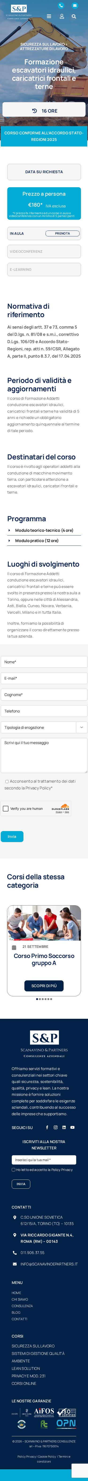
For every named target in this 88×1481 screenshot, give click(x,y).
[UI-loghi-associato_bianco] (21, 1410)
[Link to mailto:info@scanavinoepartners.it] (75, 5)
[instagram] (55, 1127)
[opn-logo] (66, 1422)
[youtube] (72, 1127)
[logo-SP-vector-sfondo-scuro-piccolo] (18, 7)
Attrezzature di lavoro (44, 48)
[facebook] (47, 1127)
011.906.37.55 (32, 1252)
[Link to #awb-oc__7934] (74, 16)
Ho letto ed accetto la (44, 1169)
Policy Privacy (62, 1169)
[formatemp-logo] (44, 1422)
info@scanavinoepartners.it (49, 1264)
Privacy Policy (38, 788)
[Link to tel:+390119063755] (61, 5)
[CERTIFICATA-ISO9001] (66, 1410)
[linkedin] (64, 1127)
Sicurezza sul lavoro (42, 44)
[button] (44, 530)
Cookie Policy (47, 1457)
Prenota (62, 233)
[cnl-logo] (21, 1422)
